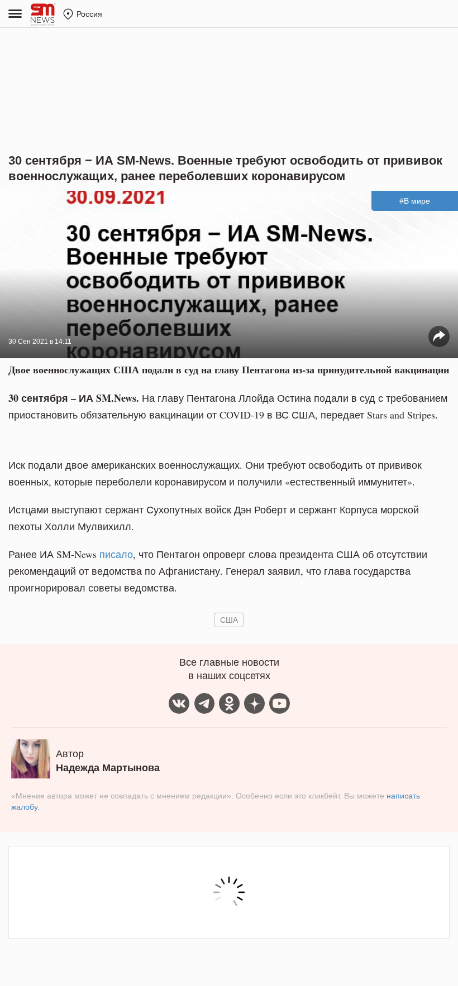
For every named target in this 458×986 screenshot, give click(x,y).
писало (116, 554)
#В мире (414, 200)
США (229, 619)
